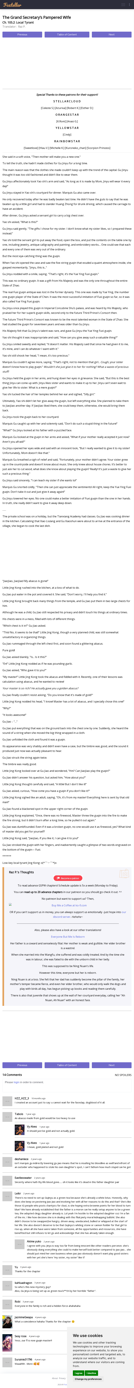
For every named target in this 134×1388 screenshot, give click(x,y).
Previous (22, 34)
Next (112, 34)
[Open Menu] (123, 5)
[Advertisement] (67, 63)
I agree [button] (78, 1373)
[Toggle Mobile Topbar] (129, 4)
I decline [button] (91, 1373)
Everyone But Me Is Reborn (68, 936)
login (16, 1082)
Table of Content (67, 34)
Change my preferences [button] (88, 1379)
